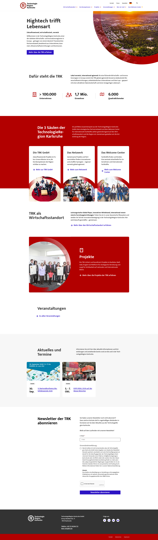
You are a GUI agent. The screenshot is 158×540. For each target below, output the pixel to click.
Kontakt (112, 3)
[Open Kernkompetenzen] (91, 7)
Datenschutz (118, 537)
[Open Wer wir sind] (125, 7)
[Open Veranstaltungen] (114, 7)
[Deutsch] (131, 3)
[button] (137, 3)
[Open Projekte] (100, 7)
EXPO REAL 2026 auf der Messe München (82, 389)
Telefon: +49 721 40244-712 (69, 526)
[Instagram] (109, 520)
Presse (117, 3)
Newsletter (124, 3)
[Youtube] (117, 520)
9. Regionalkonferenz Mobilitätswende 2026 (47, 389)
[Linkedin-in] (113, 520)
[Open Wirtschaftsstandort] (77, 7)
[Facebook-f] (104, 520)
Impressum (126, 537)
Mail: (66, 528)
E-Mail (82, 436)
